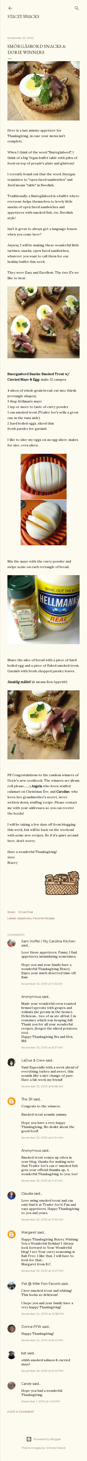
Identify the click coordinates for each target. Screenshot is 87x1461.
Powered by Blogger (47, 1439)
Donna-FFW (31, 1327)
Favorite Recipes (44, 918)
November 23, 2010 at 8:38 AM (42, 1086)
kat (23, 1353)
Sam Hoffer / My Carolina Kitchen (48, 941)
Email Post (26, 912)
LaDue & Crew (33, 1060)
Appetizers (24, 918)
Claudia (27, 1193)
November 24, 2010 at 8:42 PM (42, 1340)
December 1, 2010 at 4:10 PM (40, 1401)
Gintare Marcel (56, 1448)
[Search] (77, 7)
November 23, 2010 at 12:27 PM (42, 1270)
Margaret (28, 1232)
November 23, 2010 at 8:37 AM (42, 1047)
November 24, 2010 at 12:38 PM (42, 1313)
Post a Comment (20, 1411)
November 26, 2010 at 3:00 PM (42, 1370)
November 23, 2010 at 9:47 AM (41, 1180)
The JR (26, 1099)
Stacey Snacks (23, 16)
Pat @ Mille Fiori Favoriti (40, 1284)
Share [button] (11, 912)
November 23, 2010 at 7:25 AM (41, 983)
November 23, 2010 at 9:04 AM (42, 1137)
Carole (26, 1384)
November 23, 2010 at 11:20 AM (42, 1219)
